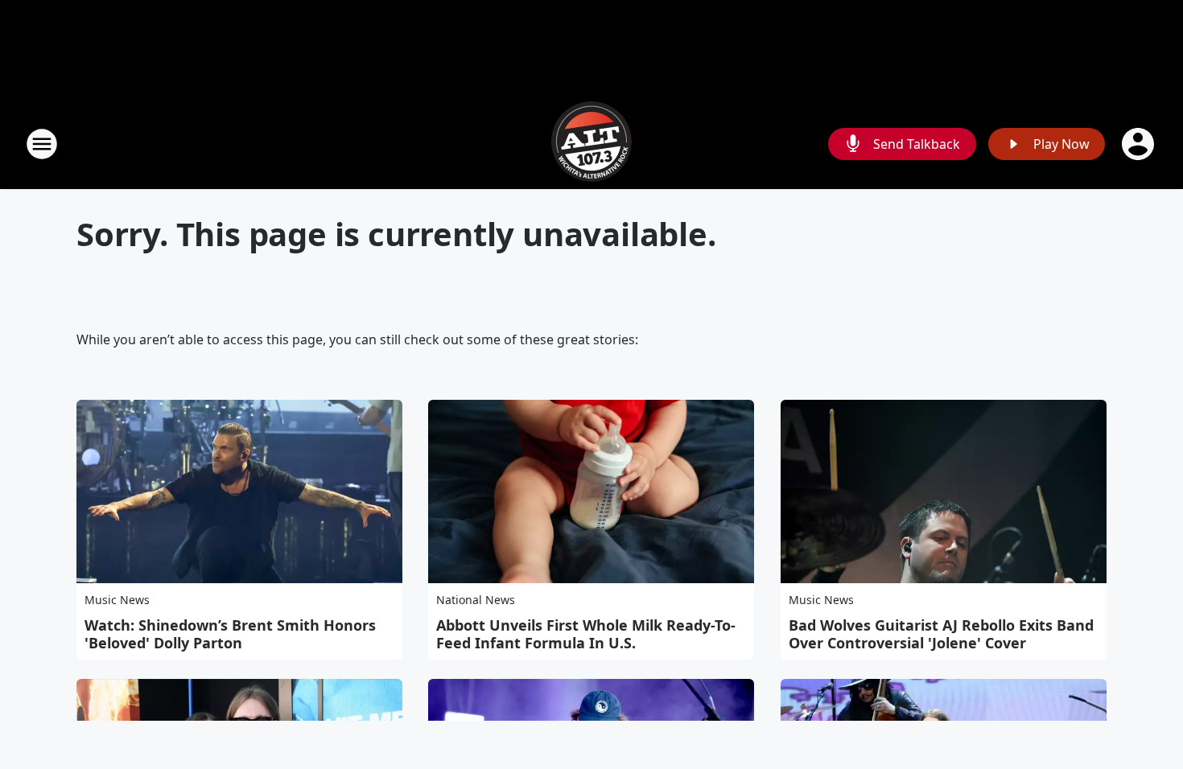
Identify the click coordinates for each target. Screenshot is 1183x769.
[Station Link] (591, 143)
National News (475, 599)
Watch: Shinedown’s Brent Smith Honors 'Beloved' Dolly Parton (230, 634)
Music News (117, 599)
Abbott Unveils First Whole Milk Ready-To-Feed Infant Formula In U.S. (586, 634)
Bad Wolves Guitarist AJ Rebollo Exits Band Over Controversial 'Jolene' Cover (941, 634)
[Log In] (1139, 144)
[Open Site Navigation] (42, 144)
